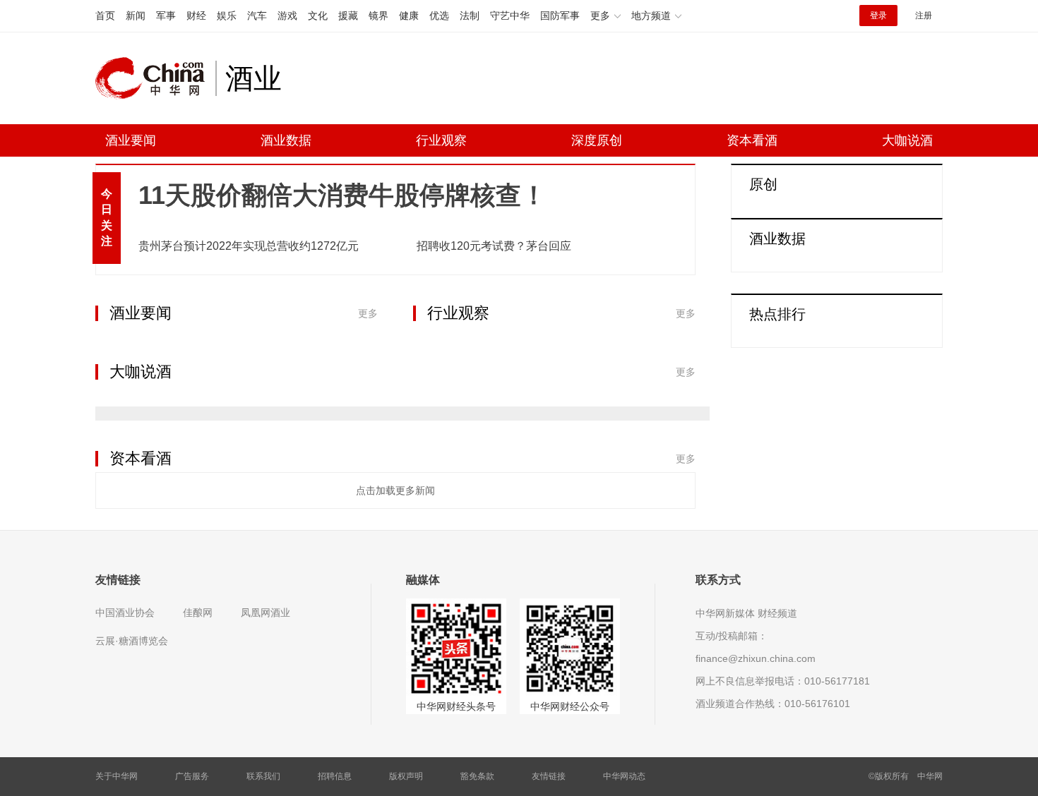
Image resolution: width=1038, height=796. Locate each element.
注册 (923, 15)
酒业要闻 (130, 140)
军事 (166, 15)
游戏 (287, 15)
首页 (105, 15)
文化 (318, 15)
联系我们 (263, 776)
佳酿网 (198, 612)
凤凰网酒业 (265, 612)
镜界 (378, 15)
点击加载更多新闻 (395, 490)
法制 (469, 15)
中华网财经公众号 (569, 706)
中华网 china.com (155, 78)
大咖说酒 (907, 140)
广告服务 (192, 776)
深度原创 (596, 140)
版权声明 (406, 776)
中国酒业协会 (125, 612)
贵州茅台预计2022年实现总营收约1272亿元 (248, 246)
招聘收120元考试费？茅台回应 (494, 246)
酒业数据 (286, 140)
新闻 (135, 15)
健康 (409, 15)
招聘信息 (335, 776)
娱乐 (227, 15)
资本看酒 (752, 140)
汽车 (257, 15)
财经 (196, 15)
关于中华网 (116, 776)
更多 (368, 313)
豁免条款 (477, 776)
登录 (878, 15)
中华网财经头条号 (456, 706)
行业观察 (441, 140)
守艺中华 (510, 15)
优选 (439, 15)
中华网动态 (624, 776)
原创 (763, 184)
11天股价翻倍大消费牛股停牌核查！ (342, 195)
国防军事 (560, 15)
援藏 (348, 15)
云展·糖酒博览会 (131, 640)
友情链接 (549, 776)
